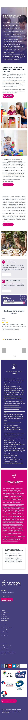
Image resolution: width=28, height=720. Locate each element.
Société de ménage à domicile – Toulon (13, 463)
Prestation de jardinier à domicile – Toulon (14, 392)
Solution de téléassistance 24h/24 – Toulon (14, 433)
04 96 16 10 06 (6, 596)
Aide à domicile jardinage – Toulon (12, 396)
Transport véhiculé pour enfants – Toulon (13, 414)
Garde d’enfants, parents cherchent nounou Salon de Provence (13, 507)
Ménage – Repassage (6, 645)
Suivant (24, 350)
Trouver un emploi (5, 618)
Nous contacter (4, 620)
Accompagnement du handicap (8, 653)
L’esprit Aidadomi (5, 612)
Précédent (4, 350)
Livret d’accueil (4, 633)
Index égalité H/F (4, 635)
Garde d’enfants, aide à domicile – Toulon (14, 379)
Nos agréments (4, 631)
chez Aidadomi (7, 599)
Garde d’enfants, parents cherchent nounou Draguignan (12, 535)
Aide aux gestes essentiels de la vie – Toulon (14, 448)
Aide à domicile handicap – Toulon (12, 442)
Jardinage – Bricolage (6, 647)
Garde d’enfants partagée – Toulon (12, 386)
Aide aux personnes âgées (7, 651)
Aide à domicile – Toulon (10, 457)
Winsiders (19, 709)
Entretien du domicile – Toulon (11, 425)
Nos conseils (4, 616)
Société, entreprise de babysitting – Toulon (14, 380)
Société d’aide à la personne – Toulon (13, 459)
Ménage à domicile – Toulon (10, 461)
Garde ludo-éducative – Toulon (11, 409)
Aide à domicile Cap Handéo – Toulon (13, 435)
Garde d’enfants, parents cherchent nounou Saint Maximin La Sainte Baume (13, 524)
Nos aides (3, 614)
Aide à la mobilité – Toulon (10, 446)
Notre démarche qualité (6, 627)
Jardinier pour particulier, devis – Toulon (13, 394)
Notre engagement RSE (6, 629)
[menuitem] (7, 711)
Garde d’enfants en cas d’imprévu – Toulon (14, 390)
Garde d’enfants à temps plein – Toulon (13, 388)
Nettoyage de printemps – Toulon (12, 427)
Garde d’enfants (4, 649)
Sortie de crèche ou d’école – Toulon (12, 407)
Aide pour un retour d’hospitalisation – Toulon (14, 444)
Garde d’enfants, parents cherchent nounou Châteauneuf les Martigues (13, 530)
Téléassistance (4, 655)
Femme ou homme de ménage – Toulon (13, 416)
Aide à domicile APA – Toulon (11, 437)
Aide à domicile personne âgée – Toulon (13, 401)
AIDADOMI (8, 709)
